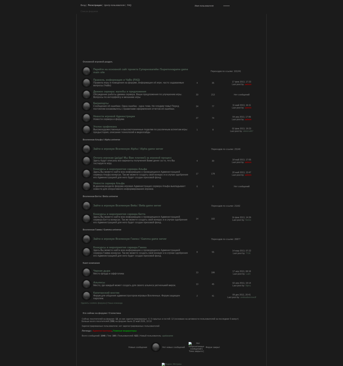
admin (248, 84)
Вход (83, 5)
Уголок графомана (105, 126)
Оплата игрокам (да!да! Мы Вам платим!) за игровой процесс (132, 157)
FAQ (129, 5)
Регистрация (95, 5)
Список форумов (89, 11)
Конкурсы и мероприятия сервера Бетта (119, 214)
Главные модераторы (125, 331)
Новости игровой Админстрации (114, 116)
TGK (248, 253)
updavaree (167, 335)
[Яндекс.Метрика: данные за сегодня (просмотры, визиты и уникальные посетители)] (171, 364)
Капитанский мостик (106, 292)
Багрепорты (101, 103)
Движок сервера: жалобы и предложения (119, 91)
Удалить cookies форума (93, 303)
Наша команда (115, 303)
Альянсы (99, 282)
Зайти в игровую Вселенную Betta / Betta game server (127, 205)
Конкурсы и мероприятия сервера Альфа (120, 169)
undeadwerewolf (248, 297)
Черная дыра (101, 270)
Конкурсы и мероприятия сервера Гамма (119, 247)
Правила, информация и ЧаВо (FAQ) (116, 79)
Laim (248, 274)
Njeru (248, 285)
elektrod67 (248, 131)
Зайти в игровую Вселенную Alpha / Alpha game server (128, 148)
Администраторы (102, 331)
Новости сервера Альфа (108, 183)
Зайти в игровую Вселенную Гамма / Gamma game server (130, 238)
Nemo (248, 220)
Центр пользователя (114, 5)
